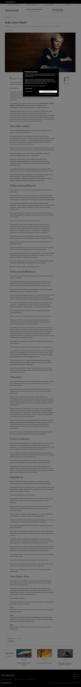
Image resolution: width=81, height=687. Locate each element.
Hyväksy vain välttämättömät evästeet (48, 94)
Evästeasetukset (28, 91)
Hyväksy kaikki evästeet (48, 91)
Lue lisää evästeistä (28, 88)
